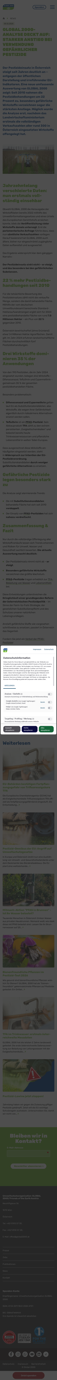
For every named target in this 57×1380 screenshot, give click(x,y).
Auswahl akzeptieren (9, 729)
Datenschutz (49, 649)
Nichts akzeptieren (28, 729)
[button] (49, 694)
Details (42, 702)
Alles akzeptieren (45, 729)
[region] (28, 689)
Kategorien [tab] (9, 686)
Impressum (37, 649)
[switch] (50, 694)
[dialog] (28, 690)
